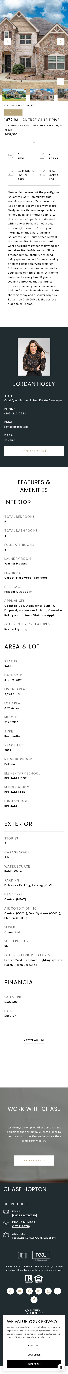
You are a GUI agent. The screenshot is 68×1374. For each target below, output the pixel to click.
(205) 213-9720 (20, 1226)
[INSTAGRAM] (38, 1291)
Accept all (34, 1364)
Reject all (34, 1345)
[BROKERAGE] (57, 1291)
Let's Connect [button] (34, 1160)
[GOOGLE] (29, 1291)
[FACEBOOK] (34, 1299)
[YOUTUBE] (19, 1291)
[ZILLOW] (48, 1291)
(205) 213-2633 (15, 413)
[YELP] (10, 1291)
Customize (34, 1354)
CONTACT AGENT (34, 450)
